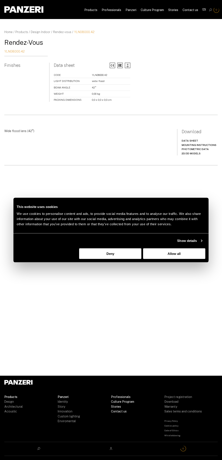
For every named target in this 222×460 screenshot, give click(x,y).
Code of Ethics (171, 430)
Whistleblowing (172, 435)
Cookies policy (171, 425)
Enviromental (67, 421)
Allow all (174, 253)
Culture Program (152, 10)
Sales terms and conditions (183, 411)
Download (171, 401)
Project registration (178, 397)
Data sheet (190, 140)
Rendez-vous (62, 32)
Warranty (170, 406)
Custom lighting (69, 416)
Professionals (111, 10)
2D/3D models (191, 153)
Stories (173, 10)
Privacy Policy (171, 421)
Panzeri (131, 10)
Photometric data (195, 149)
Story (61, 406)
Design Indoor (40, 32)
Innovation (65, 411)
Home (8, 32)
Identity (63, 401)
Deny (110, 253)
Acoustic (10, 411)
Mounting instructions (199, 145)
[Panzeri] (23, 9)
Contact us (190, 10)
